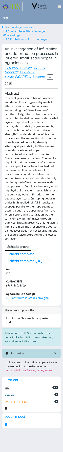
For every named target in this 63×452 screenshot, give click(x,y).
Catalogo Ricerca (21, 27)
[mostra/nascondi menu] (59, 6)
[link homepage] (12, 6)
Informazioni (16, 353)
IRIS (4, 27)
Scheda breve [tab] (18, 246)
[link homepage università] (40, 6)
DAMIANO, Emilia (18, 68)
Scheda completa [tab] (21, 254)
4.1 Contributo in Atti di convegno (27, 39)
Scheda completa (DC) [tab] (25, 261)
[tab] (49, 260)
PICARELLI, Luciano (30, 76)
